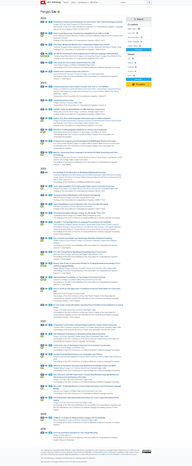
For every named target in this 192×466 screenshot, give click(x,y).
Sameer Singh (116, 47)
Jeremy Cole (81, 310)
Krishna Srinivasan (110, 177)
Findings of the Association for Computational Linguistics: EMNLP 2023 (79, 114)
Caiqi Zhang (58, 65)
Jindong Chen (118, 36)
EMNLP (130, 63)
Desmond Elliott (87, 175)
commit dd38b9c (81, 462)
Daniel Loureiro (112, 224)
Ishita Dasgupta (73, 47)
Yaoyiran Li (58, 206)
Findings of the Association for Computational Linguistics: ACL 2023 (77, 125)
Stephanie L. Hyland (60, 94)
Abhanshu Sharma (61, 38)
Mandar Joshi (62, 123)
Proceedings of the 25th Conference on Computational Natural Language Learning (83, 393)
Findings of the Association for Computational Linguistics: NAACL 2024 (79, 40)
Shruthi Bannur (77, 89)
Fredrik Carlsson (59, 241)
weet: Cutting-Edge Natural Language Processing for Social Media (82, 222)
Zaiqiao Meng (76, 189)
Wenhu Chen (73, 123)
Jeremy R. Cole (78, 132)
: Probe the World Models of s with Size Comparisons (79, 109)
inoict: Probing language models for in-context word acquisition (80, 130)
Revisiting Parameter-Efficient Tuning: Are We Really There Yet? (79, 213)
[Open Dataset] (41, 291)
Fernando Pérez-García (92, 89)
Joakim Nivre (105, 241)
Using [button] (73, 2)
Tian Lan (86, 189)
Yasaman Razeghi (60, 47)
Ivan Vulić (66, 24)
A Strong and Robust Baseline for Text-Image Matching (75, 433)
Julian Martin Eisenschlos (62, 132)
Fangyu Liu (75, 24)
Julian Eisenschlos (97, 74)
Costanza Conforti (71, 327)
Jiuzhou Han (67, 112)
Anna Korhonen (86, 24)
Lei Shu (93, 189)
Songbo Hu (57, 24)
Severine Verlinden (92, 241)
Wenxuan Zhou (70, 56)
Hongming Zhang (93, 56)
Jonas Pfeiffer (81, 177)
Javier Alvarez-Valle (101, 91)
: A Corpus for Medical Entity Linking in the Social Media (79, 418)
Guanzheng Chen (60, 215)
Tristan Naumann (65, 91)
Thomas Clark (59, 327)
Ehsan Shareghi (88, 112)
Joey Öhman (70, 241)
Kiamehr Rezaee (78, 224)
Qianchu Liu (67, 89)
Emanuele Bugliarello (60, 175)
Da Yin (70, 180)
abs (50, 22)
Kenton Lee (106, 157)
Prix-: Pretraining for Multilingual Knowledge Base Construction (80, 252)
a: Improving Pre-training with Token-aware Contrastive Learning (84, 186)
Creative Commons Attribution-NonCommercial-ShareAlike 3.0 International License (81, 452)
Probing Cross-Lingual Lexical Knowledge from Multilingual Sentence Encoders (84, 141)
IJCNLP (130, 71)
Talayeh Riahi (90, 224)
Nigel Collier (90, 65)
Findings (131, 67)
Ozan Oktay (113, 91)
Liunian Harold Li (59, 177)
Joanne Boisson (76, 227)
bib (46, 22)
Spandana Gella (100, 175)
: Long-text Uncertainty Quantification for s (74, 63)
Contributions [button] (83, 2)
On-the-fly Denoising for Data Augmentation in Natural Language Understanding (86, 54)
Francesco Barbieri (109, 229)
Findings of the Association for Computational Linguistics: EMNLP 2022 (79, 200)
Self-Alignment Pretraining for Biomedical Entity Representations (79, 334)
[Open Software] (41, 56)
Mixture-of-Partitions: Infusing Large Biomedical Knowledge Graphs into (85, 366)
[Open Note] (44, 56)
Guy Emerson (68, 103)
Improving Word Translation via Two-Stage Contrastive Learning (79, 277)
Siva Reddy (99, 357)
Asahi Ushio (101, 224)
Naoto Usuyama (109, 89)
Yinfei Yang (62, 180)
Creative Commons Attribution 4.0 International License (118, 454)
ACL (129, 59)
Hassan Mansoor (71, 36)
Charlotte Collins (101, 268)
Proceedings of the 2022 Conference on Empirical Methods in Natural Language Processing (87, 218)
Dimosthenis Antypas (61, 227)
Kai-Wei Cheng (75, 175)
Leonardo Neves (94, 229)
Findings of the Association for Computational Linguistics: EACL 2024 (79, 58)
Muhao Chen (116, 56)
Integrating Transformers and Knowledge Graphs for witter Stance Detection (85, 325)
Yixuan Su (57, 189)
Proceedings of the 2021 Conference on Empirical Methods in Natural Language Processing (87, 350)
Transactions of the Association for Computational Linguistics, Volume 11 (79, 96)
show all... (138, 50)
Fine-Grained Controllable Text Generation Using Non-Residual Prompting (82, 238)
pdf (42, 22)
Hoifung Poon (87, 91)
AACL (130, 76)
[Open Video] (42, 36)
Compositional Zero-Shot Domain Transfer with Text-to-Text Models (80, 87)
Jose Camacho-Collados (62, 224)
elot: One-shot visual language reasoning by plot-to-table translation (82, 118)
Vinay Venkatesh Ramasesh (100, 47)
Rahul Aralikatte (94, 36)
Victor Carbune (58, 36)
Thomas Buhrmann (80, 229)
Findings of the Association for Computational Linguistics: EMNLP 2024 (79, 49)
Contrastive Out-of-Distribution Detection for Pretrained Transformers (82, 345)
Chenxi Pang (110, 121)
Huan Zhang (79, 197)
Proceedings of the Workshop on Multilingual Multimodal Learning (79, 172)
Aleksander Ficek (59, 293)
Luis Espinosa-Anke (90, 227)
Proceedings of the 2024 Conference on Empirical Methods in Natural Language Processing (87, 67)
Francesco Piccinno (73, 74)
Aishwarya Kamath (113, 175)
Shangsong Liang (94, 215)
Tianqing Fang (59, 56)
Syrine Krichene (59, 74)
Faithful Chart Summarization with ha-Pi (71, 71)
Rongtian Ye (67, 435)
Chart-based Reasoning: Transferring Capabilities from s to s (81, 33)
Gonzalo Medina (66, 229)
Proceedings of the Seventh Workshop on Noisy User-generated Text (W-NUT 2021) (84, 330)
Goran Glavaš (67, 143)
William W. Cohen (100, 132)
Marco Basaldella (79, 65)
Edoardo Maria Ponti (99, 143)
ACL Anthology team (79, 458)
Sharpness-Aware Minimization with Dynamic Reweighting (77, 195)
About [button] (65, 2)
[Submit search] (149, 2)
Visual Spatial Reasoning (63, 100)
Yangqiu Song (106, 56)
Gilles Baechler (106, 36)
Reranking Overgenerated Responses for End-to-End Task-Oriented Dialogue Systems (87, 22)
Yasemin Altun (94, 123)
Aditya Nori (77, 91)
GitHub (95, 2)
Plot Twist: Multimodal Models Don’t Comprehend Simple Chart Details (82, 45)
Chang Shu (58, 112)
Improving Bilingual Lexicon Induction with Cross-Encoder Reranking (81, 204)
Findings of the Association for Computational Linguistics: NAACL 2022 (79, 191)
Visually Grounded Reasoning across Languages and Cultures (77, 354)
